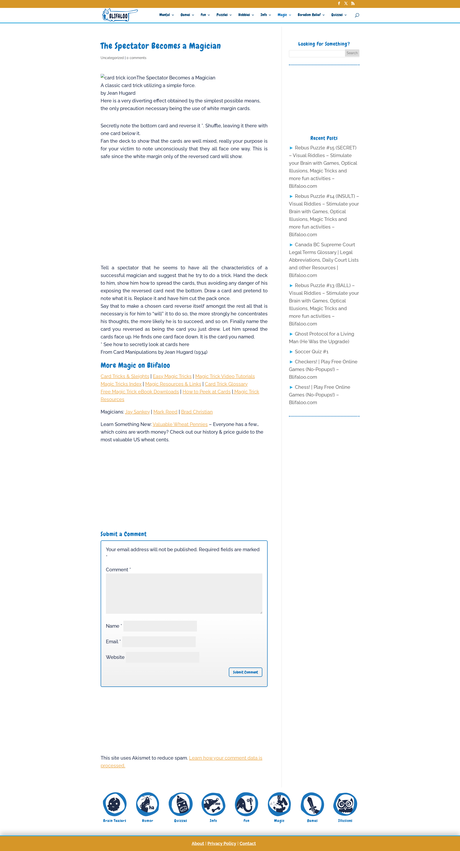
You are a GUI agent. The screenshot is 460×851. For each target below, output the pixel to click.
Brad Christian (197, 412)
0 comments (136, 58)
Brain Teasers (114, 820)
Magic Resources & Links (173, 384)
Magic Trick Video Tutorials (225, 376)
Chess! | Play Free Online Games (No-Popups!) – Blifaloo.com (319, 394)
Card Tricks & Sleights (125, 376)
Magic (282, 15)
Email (113, 641)
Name (114, 626)
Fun (203, 15)
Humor (147, 820)
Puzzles (222, 15)
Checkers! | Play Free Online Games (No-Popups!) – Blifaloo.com (323, 369)
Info (264, 15)
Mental (164, 15)
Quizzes (337, 15)
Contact (248, 843)
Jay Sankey (137, 412)
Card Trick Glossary (226, 384)
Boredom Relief (309, 15)
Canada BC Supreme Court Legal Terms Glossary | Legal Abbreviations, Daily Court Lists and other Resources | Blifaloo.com (324, 260)
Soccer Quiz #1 (311, 352)
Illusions (345, 820)
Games (185, 15)
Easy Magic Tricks (172, 376)
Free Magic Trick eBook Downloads (140, 392)
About (198, 843)
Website (115, 657)
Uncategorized (112, 58)
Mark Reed (165, 412)
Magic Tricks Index (121, 384)
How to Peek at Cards (207, 392)
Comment (118, 570)
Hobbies (244, 15)
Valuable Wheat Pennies (180, 424)
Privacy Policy (221, 843)
